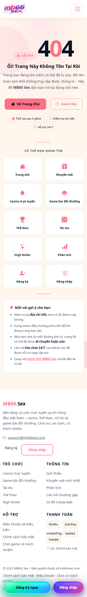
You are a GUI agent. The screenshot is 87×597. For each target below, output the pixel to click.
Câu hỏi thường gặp (62, 495)
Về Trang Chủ (28, 104)
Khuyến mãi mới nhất (63, 480)
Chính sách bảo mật (18, 537)
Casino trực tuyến (16, 473)
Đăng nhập (37, 449)
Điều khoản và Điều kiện (18, 527)
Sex (14, 403)
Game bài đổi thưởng (19, 480)
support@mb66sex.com (26, 437)
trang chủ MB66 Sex (41, 359)
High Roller (11, 502)
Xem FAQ (69, 104)
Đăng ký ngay (27, 587)
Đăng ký (11, 448)
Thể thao (10, 495)
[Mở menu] (77, 9)
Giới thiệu (54, 473)
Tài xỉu (8, 487)
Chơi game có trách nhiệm (18, 547)
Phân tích (53, 487)
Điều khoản (45, 575)
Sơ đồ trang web (59, 502)
